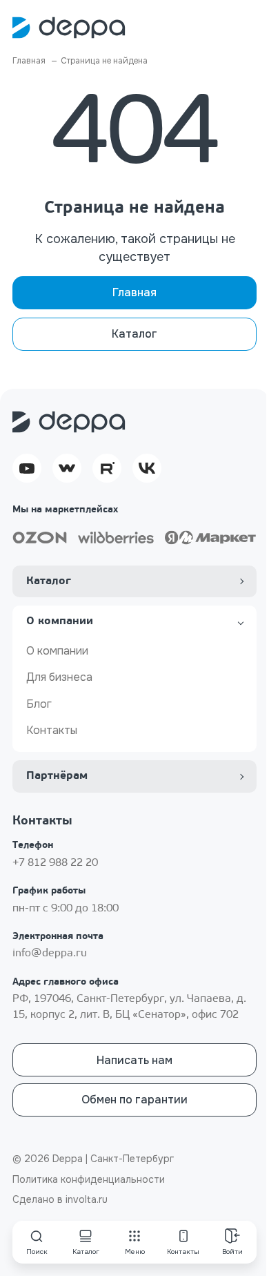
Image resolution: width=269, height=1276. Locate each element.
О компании (57, 651)
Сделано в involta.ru (60, 1199)
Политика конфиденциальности (88, 1179)
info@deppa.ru (49, 953)
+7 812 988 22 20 (55, 863)
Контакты (51, 730)
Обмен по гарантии (134, 1099)
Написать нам (134, 1060)
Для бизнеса (59, 677)
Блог (39, 704)
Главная (134, 292)
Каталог (134, 334)
